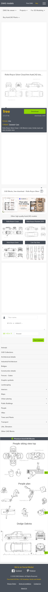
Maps (3, 394)
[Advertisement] (24, 46)
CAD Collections (7, 352)
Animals (4, 348)
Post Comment (38, 340)
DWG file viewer (9, 10)
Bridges (4, 366)
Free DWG (29, 3)
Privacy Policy (11, 584)
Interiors (24, 389)
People (3, 408)
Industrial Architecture (9, 361)
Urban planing (24, 399)
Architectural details (8, 357)
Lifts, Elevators (6, 427)
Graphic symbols (7, 380)
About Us (24, 588)
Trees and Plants (7, 417)
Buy (37, 3)
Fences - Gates (7, 375)
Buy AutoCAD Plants (10, 17)
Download (34, 111)
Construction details (8, 371)
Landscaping (6, 385)
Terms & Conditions (25, 584)
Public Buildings (24, 403)
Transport (12, 124)
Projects (23, 10)
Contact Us (37, 584)
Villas (3, 413)
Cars (17, 124)
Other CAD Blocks (7, 431)
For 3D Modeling (37, 10)
